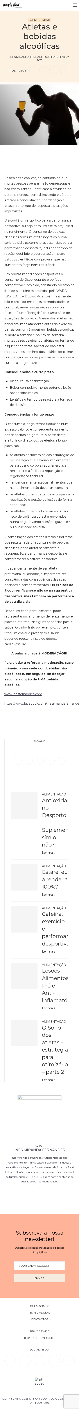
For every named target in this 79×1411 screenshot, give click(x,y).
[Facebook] (18, 760)
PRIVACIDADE (39, 1331)
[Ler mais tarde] (33, 151)
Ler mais (48, 853)
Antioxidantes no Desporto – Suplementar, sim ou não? (55, 822)
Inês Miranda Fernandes (39, 1150)
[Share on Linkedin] (53, 70)
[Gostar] (46, 151)
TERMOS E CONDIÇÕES (39, 1338)
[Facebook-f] (25, 1360)
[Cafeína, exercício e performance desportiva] (24, 919)
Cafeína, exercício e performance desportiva (55, 929)
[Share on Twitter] (43, 70)
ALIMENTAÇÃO (40, 20)
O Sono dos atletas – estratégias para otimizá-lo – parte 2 (55, 1049)
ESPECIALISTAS (39, 1312)
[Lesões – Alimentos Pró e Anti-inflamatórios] (24, 976)
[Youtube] (62, 760)
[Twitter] (29, 760)
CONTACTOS (39, 1319)
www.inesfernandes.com (23, 694)
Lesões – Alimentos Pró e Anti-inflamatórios (55, 985)
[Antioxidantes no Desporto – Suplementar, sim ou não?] (24, 805)
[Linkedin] (51, 760)
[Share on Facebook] (33, 70)
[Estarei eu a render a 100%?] (24, 877)
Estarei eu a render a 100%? (55, 879)
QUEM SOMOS (39, 1306)
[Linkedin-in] (10, 1360)
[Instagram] (40, 760)
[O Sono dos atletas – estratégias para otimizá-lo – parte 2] (24, 1033)
